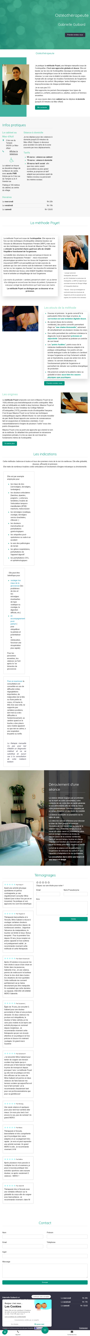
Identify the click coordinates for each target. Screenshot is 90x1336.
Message (6, 1261)
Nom (4, 1232)
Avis (38, 899)
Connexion (83, 1328)
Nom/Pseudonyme (71, 890)
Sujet (4, 1252)
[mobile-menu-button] (45, 1330)
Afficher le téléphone (13, 152)
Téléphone (51, 1242)
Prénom (50, 1232)
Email (38, 890)
